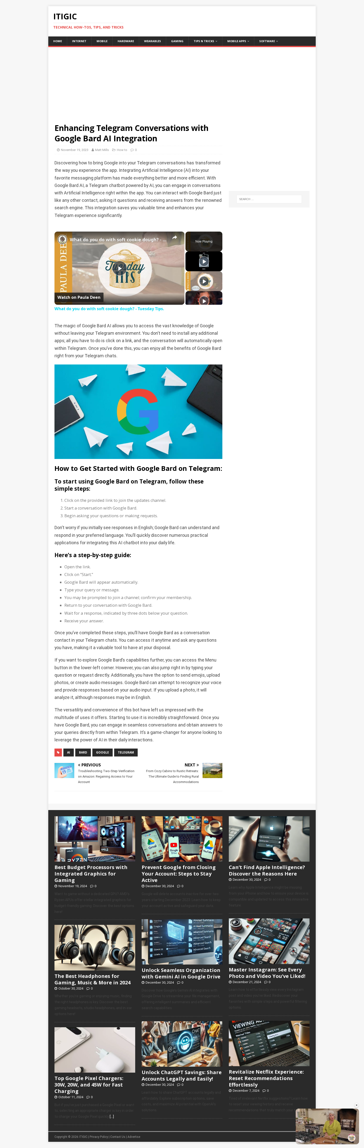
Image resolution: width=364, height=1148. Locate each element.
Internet (79, 41)
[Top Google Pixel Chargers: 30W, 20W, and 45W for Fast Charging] (94, 1070)
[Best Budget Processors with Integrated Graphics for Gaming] (94, 859)
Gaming (177, 41)
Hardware (126, 41)
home (57, 41)
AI (68, 752)
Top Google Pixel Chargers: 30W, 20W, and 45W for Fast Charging (88, 1084)
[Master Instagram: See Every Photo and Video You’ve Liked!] (269, 961)
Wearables (152, 41)
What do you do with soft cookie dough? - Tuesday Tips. (119, 239)
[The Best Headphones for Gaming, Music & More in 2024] (94, 968)
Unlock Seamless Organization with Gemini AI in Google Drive (181, 973)
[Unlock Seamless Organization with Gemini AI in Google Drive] (182, 962)
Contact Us (117, 1137)
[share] (174, 237)
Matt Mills (102, 150)
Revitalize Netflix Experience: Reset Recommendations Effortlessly (266, 1078)
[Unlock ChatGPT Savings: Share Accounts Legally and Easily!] (182, 1064)
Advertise (134, 1137)
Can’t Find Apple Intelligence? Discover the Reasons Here (267, 870)
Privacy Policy (99, 1137)
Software (267, 41)
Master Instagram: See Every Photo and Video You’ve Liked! (267, 972)
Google (102, 752)
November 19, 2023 (74, 150)
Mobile (102, 41)
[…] (112, 1116)
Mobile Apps (236, 41)
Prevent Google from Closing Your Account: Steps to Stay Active (179, 873)
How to (122, 150)
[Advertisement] (182, 82)
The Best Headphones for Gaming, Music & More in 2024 (92, 979)
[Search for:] (269, 199)
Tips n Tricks (204, 41)
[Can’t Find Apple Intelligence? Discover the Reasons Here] (269, 859)
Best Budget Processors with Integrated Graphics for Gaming (91, 873)
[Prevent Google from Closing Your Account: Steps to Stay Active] (182, 859)
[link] (62, 239)
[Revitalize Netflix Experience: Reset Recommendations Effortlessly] (269, 1063)
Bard (83, 752)
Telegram (126, 752)
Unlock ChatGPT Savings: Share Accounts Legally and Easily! (182, 1075)
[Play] (204, 261)
